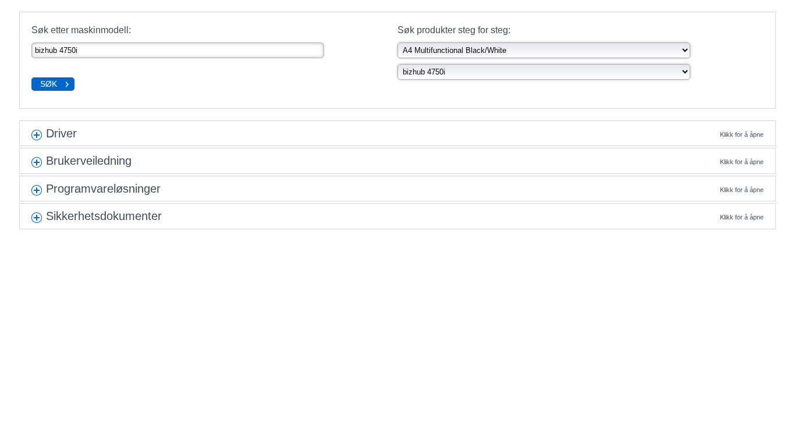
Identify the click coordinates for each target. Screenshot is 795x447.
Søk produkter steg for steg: (454, 30)
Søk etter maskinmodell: (81, 30)
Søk (48, 83)
